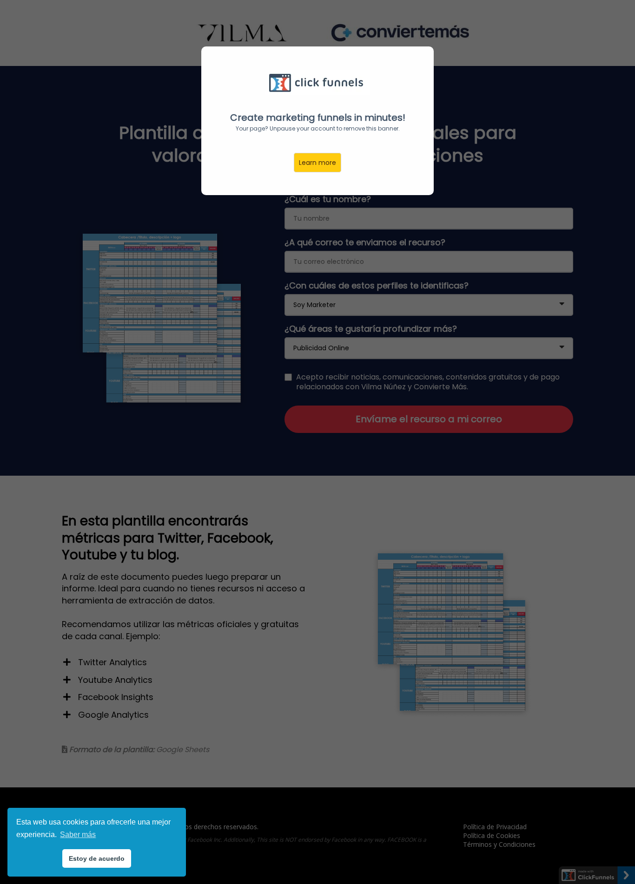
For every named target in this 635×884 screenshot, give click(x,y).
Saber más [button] (78, 834)
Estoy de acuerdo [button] (97, 858)
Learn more (317, 162)
